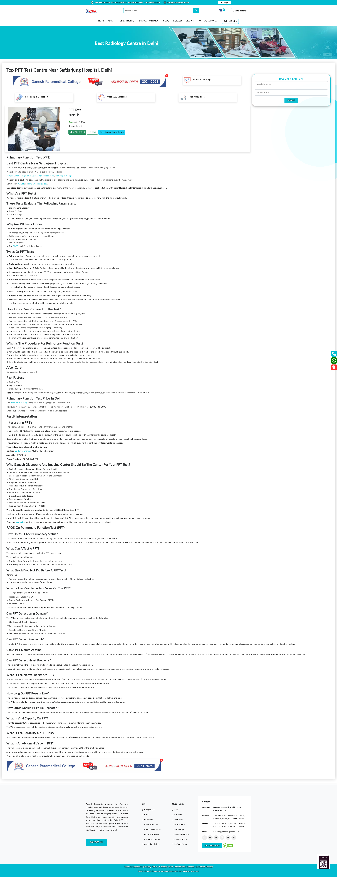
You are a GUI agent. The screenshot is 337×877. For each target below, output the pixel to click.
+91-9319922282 (152, 3)
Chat (93, 132)
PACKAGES (177, 21)
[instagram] (216, 837)
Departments (127, 21)
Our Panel (148, 820)
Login (225, 3)
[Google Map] (333, 368)
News (166, 21)
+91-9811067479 (119, 3)
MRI (176, 810)
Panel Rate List (151, 825)
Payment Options (152, 839)
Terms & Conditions (133, 867)
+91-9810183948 (102, 3)
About (111, 21)
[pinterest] (228, 837)
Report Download (152, 830)
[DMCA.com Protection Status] (228, 846)
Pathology (179, 830)
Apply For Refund (152, 844)
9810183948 (78, 132)
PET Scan (178, 820)
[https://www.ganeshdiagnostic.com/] (91, 11)
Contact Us (96, 842)
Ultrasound (179, 825)
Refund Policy (180, 844)
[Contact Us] (334, 355)
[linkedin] (233, 837)
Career (147, 815)
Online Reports (240, 11)
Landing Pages (181, 839)
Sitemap (190, 867)
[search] (196, 10)
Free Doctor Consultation (112, 132)
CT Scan (178, 815)
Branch (190, 21)
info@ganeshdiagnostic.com (178, 3)
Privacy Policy (151, 867)
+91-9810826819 (136, 3)
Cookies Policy (166, 867)
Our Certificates (151, 834)
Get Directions (212, 845)
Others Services (208, 21)
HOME (101, 21)
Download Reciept (204, 867)
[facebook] (204, 837)
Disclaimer (180, 867)
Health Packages (182, 834)
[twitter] (210, 837)
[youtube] (222, 837)
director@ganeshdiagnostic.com (226, 832)
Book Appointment (149, 21)
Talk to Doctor (230, 21)
